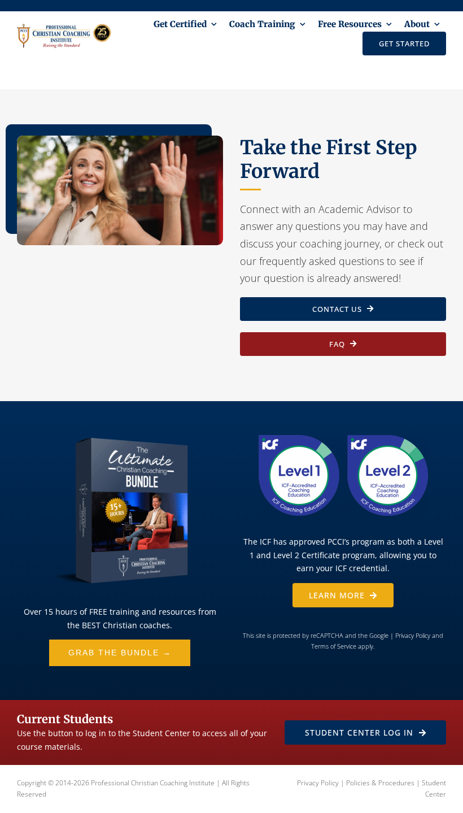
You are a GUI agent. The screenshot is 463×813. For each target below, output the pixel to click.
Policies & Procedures (380, 783)
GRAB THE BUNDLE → (120, 652)
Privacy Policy (412, 635)
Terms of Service (333, 646)
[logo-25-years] (64, 29)
